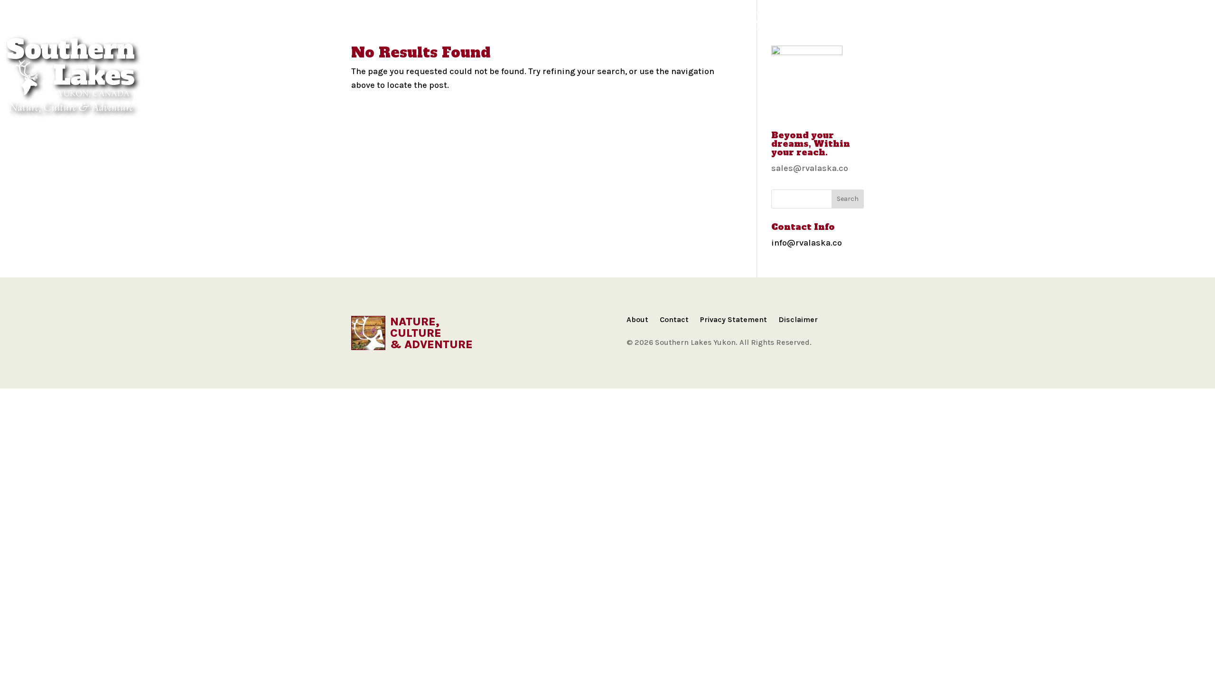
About (637, 319)
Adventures (482, 20)
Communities (383, 20)
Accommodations (556, 20)
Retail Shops (868, 20)
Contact (674, 319)
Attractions (631, 20)
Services (811, 20)
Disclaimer (798, 319)
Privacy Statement (733, 319)
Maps (434, 20)
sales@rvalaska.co (809, 168)
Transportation (704, 20)
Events (765, 20)
